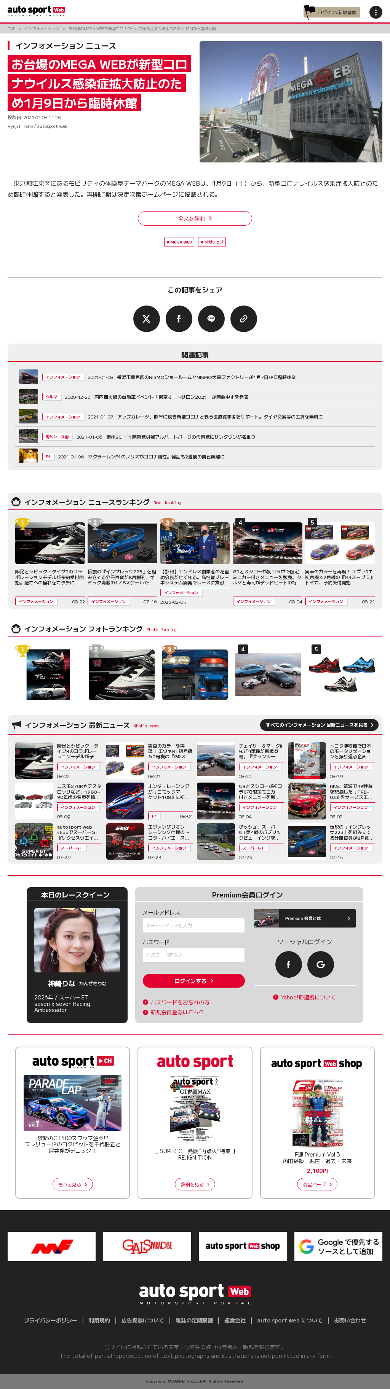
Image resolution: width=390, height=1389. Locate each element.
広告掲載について (142, 1320)
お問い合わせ (350, 1320)
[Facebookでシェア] (179, 318)
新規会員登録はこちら (177, 1012)
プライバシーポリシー (50, 1320)
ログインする (190, 981)
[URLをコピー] (243, 318)
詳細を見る (192, 1184)
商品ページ (314, 1184)
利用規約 (99, 1320)
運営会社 (235, 1320)
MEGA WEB (181, 242)
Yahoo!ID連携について (308, 997)
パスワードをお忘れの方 (180, 1002)
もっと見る (69, 1184)
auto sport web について (290, 1320)
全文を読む (191, 218)
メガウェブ (214, 242)
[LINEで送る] (211, 318)
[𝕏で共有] (146, 318)
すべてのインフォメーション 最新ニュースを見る (317, 724)
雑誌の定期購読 (194, 1320)
